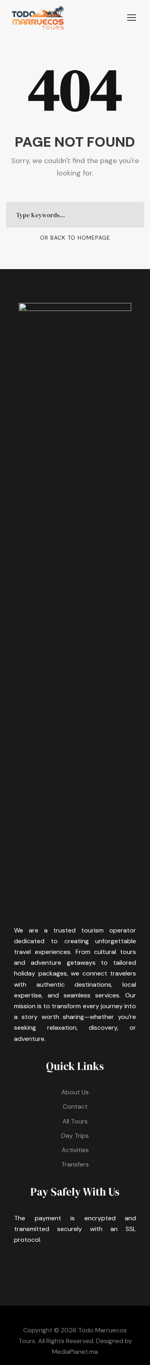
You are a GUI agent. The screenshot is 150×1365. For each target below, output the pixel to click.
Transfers (75, 1164)
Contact (75, 1106)
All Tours (75, 1121)
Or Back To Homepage (75, 237)
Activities (75, 1150)
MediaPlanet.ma (75, 1351)
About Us (75, 1092)
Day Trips (75, 1135)
